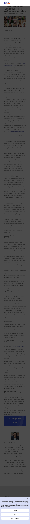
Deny (15, 514)
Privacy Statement (13, 521)
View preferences (15, 518)
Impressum (19, 521)
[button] (28, 498)
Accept (15, 510)
